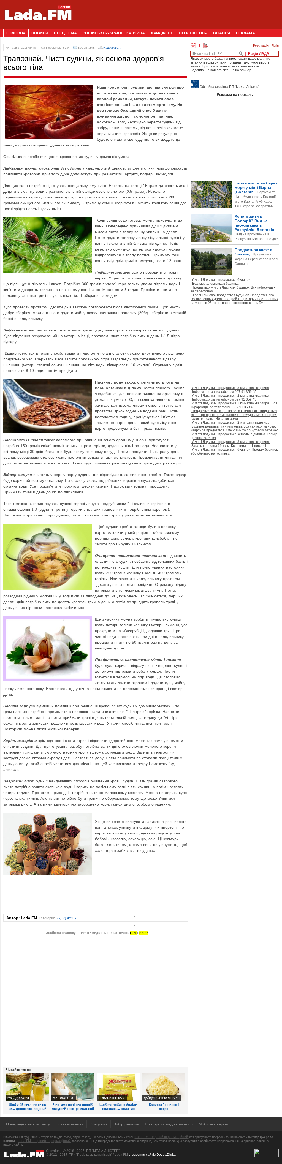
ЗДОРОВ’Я (69, 918)
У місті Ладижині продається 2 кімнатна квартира (230, 397)
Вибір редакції (126, 1124)
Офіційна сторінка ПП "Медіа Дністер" (229, 87)
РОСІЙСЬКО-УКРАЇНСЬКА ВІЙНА (114, 33)
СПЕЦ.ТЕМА (65, 33)
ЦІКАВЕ (120, 1098)
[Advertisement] (178, 12)
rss (58, 918)
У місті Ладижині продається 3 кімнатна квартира (230, 390)
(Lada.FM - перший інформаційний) (161, 1137)
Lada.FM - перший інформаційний (44, 1141)
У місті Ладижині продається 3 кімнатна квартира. (230, 444)
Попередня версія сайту (28, 1124)
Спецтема (99, 1124)
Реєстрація (261, 45)
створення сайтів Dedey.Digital (153, 1155)
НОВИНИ (39, 33)
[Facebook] (199, 45)
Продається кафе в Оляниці (256, 257)
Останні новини (70, 1124)
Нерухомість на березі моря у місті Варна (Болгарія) (256, 199)
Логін (275, 45)
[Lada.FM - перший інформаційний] (37, 27)
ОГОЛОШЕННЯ (193, 33)
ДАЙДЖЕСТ (162, 33)
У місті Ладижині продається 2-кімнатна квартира (234, 426)
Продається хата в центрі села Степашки (234, 415)
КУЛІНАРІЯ (172, 1098)
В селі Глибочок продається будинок (234, 299)
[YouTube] (205, 45)
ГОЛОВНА (16, 33)
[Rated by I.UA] (266, 1156)
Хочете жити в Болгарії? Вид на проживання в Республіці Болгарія (234, 237)
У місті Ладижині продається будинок (220, 281)
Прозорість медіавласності (169, 1124)
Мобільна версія (213, 1124)
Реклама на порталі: (235, 95)
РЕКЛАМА (245, 33)
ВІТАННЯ (221, 33)
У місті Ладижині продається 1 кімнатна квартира (234, 405)
